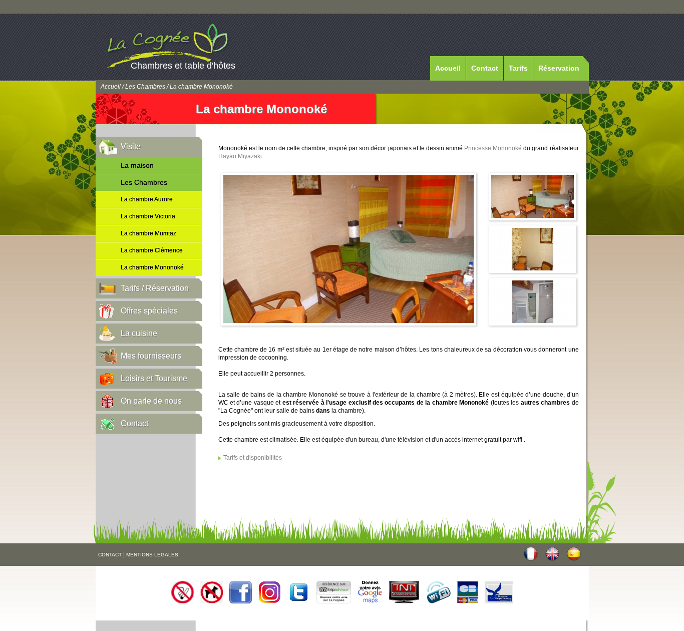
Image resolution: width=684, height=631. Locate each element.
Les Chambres (145, 86)
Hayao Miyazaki (240, 156)
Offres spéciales (149, 310)
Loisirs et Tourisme (154, 378)
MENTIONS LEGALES (152, 554)
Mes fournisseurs (151, 356)
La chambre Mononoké (152, 267)
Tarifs (518, 68)
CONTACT (110, 554)
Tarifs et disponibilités (252, 457)
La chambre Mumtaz (148, 233)
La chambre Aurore (147, 199)
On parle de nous (151, 401)
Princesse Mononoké (493, 148)
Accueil (448, 68)
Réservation (558, 68)
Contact (484, 68)
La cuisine (139, 333)
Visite (131, 146)
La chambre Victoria (148, 216)
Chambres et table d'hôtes (183, 66)
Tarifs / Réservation (155, 288)
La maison (137, 165)
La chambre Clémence (152, 250)
